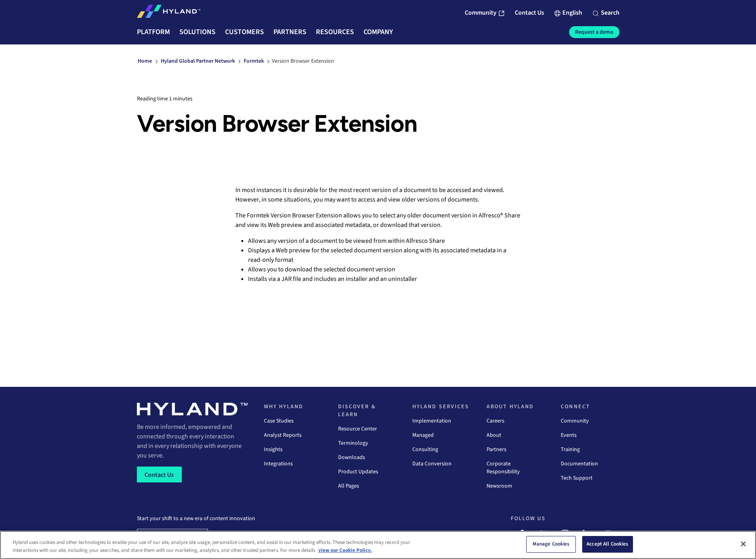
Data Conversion (432, 464)
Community (575, 421)
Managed (423, 435)
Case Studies (279, 421)
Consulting (425, 449)
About (494, 435)
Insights (273, 449)
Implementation (431, 421)
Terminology (353, 443)
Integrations (278, 464)
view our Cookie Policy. (345, 550)
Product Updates (358, 472)
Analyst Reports (283, 435)
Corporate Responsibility (503, 468)
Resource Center (357, 429)
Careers (495, 421)
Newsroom (499, 486)
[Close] (743, 544)
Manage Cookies (551, 543)
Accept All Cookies (607, 543)
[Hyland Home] (168, 13)
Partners (496, 449)
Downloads (351, 457)
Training (570, 449)
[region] (378, 545)
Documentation (579, 464)
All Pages (348, 486)
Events (569, 435)
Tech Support (576, 478)
